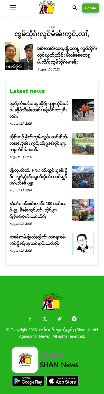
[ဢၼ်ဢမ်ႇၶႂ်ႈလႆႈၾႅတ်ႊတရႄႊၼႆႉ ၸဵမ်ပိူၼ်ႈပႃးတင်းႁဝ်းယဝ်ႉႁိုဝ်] (83, 244)
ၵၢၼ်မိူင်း (14, 66)
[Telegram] (74, 319)
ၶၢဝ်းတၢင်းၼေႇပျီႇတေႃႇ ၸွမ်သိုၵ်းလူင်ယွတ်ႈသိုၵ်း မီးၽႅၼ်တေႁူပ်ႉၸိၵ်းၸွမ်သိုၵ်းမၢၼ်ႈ (67, 55)
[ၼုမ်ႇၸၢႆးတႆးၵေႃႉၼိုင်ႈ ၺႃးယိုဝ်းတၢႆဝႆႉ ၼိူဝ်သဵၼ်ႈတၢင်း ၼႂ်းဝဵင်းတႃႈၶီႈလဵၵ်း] (83, 110)
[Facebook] (30, 319)
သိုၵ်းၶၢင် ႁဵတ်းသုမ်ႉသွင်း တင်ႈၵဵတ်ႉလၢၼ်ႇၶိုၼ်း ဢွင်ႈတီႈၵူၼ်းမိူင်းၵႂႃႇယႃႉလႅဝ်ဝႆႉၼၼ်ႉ (39, 143)
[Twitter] (45, 319)
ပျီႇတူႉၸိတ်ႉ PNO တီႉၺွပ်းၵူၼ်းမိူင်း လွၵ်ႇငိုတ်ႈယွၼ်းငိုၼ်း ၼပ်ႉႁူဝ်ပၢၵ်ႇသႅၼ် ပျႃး (38, 176)
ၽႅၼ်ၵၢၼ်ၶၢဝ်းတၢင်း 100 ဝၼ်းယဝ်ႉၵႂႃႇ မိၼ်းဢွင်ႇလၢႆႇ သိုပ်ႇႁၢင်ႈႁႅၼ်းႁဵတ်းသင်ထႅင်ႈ (38, 210)
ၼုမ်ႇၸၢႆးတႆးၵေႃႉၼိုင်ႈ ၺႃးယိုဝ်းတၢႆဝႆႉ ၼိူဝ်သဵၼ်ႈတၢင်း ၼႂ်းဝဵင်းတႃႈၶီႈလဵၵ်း (39, 110)
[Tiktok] (59, 319)
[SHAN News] (52, 8)
